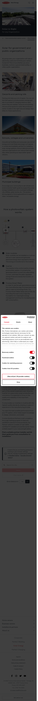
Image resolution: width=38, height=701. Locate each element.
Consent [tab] (6, 322)
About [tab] (30, 322)
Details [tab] (18, 322)
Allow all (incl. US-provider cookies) (18, 376)
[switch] (32, 357)
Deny (18, 382)
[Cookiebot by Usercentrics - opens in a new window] (27, 317)
